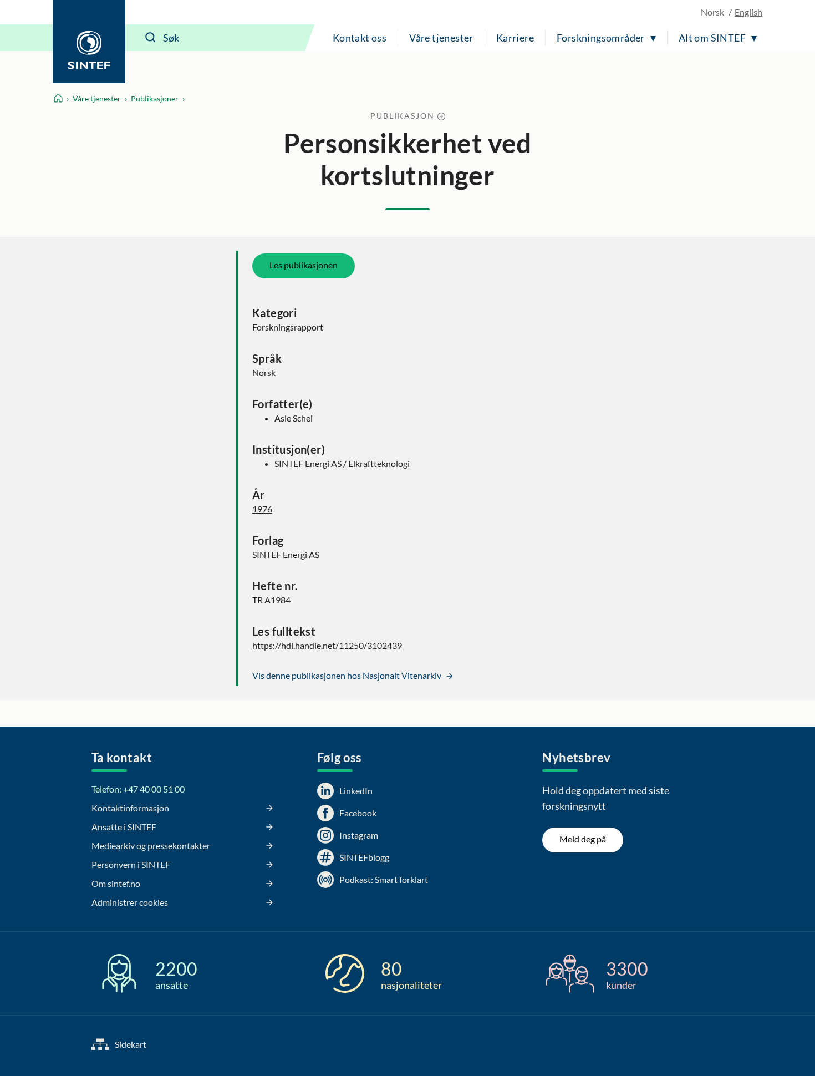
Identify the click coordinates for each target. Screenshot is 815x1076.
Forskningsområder (601, 38)
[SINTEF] (89, 41)
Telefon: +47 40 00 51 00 (138, 789)
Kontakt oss (359, 38)
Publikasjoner (155, 98)
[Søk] (151, 38)
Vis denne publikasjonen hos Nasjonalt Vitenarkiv (347, 675)
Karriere (515, 38)
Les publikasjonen (303, 265)
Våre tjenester (441, 38)
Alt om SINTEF (712, 38)
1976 (262, 509)
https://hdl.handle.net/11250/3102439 (327, 645)
